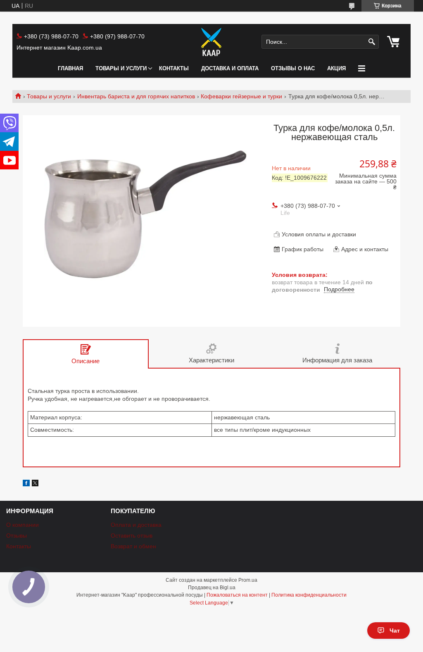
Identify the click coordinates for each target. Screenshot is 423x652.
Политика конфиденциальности (309, 595)
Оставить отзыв (131, 535)
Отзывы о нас (293, 68)
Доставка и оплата (230, 68)
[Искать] (371, 42)
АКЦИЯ (336, 68)
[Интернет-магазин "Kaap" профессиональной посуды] (211, 41)
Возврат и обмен (133, 546)
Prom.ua (247, 580)
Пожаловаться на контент (237, 595)
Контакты (174, 68)
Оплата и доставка (136, 524)
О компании (22, 524)
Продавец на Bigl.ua (211, 587)
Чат (395, 630)
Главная (70, 68)
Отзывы (16, 535)
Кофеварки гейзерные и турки (241, 96)
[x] (35, 484)
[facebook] (26, 484)
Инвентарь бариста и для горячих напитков (136, 96)
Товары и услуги (121, 68)
